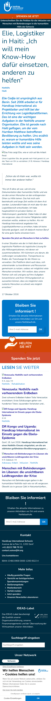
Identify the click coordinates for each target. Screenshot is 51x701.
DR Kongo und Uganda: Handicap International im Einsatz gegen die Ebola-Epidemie (21, 432)
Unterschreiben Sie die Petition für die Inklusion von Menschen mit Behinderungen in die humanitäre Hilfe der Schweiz (25, 23)
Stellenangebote (15, 584)
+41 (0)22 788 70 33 (12, 547)
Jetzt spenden (14, 594)
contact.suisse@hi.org (12, 550)
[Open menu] (46, 7)
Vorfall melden (14, 591)
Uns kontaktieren (10, 555)
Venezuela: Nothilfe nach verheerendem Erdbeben (20, 391)
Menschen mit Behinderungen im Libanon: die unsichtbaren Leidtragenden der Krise (23, 472)
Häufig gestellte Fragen (18, 575)
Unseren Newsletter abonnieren (22, 597)
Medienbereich (14, 587)
